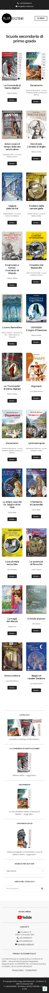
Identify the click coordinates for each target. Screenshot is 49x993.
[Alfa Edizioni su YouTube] (24, 917)
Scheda (11, 100)
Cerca (42, 889)
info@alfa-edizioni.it (25, 6)
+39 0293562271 (26, 3)
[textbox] (24, 871)
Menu (42, 18)
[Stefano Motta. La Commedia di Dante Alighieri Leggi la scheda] (24, 762)
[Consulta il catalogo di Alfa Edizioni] (24, 727)
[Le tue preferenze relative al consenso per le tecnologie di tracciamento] (45, 989)
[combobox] (24, 871)
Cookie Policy (31, 970)
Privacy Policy (18, 970)
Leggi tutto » (31, 775)
